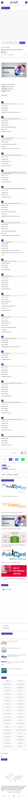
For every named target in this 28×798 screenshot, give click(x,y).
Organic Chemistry (7, 746)
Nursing (20, 694)
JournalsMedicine (18, 792)
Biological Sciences (7, 684)
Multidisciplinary (20, 687)
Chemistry (7, 697)
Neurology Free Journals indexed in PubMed (11, 528)
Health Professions (7, 720)
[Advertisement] (14, 25)
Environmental (20, 710)
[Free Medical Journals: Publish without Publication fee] (14, 571)
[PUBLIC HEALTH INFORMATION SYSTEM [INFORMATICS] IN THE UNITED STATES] (14, 537)
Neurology (7, 47)
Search (22, 42)
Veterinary (7, 700)
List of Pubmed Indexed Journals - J (14, 648)
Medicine (20, 681)
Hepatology (7, 736)
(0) (26, 54)
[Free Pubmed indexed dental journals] (14, 488)
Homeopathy (20, 736)
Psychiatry (20, 713)
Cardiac (20, 733)
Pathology (20, 746)
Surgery (7, 707)
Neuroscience (20, 697)
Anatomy (7, 710)
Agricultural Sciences (20, 684)
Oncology (20, 743)
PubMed (16, 474)
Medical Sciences (7, 713)
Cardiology (20, 707)
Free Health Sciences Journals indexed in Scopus (12, 512)
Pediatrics (7, 726)
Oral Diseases (20, 717)
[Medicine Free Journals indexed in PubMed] (14, 554)
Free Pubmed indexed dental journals (9, 496)
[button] (10, 459)
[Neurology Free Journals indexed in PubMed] (14, 521)
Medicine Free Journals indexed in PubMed (10, 562)
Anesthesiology (7, 717)
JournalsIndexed (4, 753)
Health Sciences (6, 628)
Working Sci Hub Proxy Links (12, 641)
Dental (20, 690)
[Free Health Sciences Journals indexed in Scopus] (14, 504)
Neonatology (7, 743)
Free (3, 47)
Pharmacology (7, 694)
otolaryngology (7, 730)
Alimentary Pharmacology (20, 730)
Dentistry (7, 690)
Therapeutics (20, 726)
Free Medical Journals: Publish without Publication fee (13, 579)
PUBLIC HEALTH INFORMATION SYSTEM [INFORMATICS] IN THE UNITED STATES (13, 546)
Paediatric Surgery (20, 723)
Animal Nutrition (7, 733)
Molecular (20, 720)
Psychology (20, 700)
